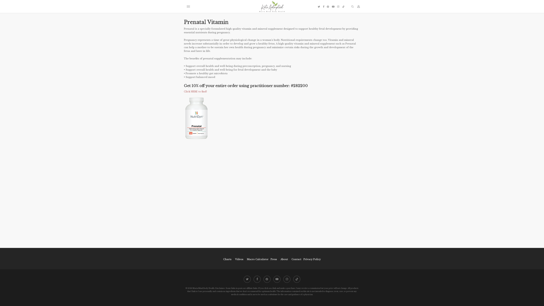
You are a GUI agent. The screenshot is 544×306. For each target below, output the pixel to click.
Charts (227, 259)
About (284, 259)
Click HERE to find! (196, 91)
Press (274, 259)
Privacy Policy (312, 259)
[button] (188, 6)
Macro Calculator (257, 259)
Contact (296, 259)
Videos (239, 259)
